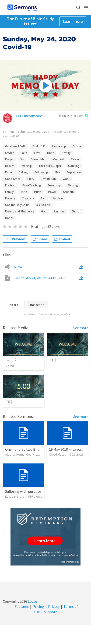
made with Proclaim (71, 115)
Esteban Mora (14, 496)
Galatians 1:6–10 (15, 146)
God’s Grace (12, 179)
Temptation (48, 179)
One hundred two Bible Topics (29, 449)
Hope (50, 153)
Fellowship (41, 172)
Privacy (54, 606)
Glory (30, 179)
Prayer (9, 159)
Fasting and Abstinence (19, 211)
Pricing (38, 606)
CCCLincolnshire (29, 115)
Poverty (10, 198)
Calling (23, 172)
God (43, 211)
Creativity (28, 198)
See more (80, 327)
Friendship (54, 185)
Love (37, 153)
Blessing (73, 185)
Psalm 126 (38, 146)
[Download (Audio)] (82, 266)
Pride (8, 172)
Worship (26, 166)
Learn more (73, 21)
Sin (22, 159)
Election (10, 185)
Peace (75, 159)
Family (9, 192)
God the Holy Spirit (17, 205)
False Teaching (31, 185)
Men (57, 172)
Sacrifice (57, 198)
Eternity (65, 153)
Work (66, 179)
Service (9, 153)
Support (50, 611)
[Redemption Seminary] (45, 536)
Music (37, 192)
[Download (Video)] (82, 277)
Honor (9, 218)
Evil (43, 198)
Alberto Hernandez (18, 454)
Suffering (73, 166)
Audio (18, 267)
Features (22, 606)
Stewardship (38, 159)
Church (75, 211)
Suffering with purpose (23, 491)
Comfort (58, 159)
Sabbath (68, 192)
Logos (32, 601)
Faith (24, 153)
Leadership (59, 146)
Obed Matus (57, 454)
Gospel (77, 146)
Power (52, 192)
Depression (74, 172)
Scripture (58, 211)
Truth (24, 192)
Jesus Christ (43, 205)
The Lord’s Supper (50, 166)
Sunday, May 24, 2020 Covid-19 (40, 278)
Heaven (9, 166)
